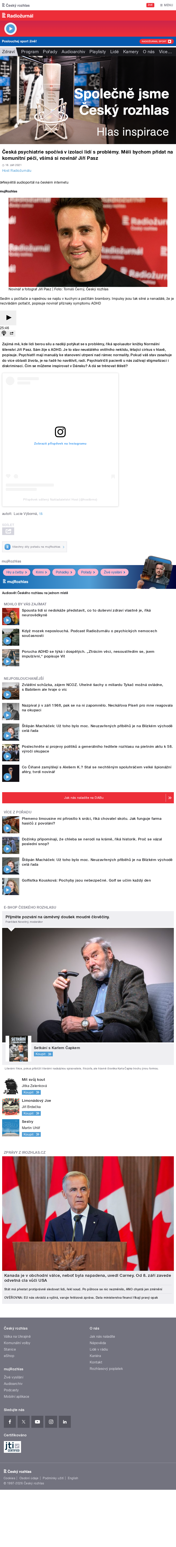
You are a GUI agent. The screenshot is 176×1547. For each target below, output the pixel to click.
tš (40, 514)
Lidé (114, 51)
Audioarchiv (73, 51)
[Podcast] (4, 333)
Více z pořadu (18, 812)
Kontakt (96, 1362)
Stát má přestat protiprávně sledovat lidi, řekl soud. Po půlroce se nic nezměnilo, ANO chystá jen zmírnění (83, 1289)
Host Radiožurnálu (16, 171)
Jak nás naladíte (102, 1336)
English (73, 1478)
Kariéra (95, 1356)
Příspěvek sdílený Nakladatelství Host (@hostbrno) (60, 499)
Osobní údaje (29, 1478)
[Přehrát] (8, 318)
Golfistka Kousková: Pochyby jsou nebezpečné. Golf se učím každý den (86, 880)
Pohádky (62, 572)
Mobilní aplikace (16, 1397)
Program (30, 51)
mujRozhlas (11, 561)
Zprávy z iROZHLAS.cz (25, 1152)
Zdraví (8, 51)
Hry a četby (15, 572)
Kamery (131, 51)
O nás (149, 51)
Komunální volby (17, 1343)
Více (165, 51)
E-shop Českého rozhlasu (30, 907)
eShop (9, 1356)
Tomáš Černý (74, 289)
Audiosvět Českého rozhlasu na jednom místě (35, 593)
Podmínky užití (53, 1478)
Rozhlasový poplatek (106, 1369)
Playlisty (98, 51)
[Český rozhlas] (16, 5)
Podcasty (11, 1390)
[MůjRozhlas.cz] (8, 192)
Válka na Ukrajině (17, 1336)
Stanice (10, 1349)
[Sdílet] (11, 333)
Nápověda (98, 1343)
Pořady (50, 51)
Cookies (9, 1478)
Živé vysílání (113, 572)
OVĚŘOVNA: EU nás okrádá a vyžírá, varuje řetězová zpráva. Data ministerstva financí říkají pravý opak (81, 1297)
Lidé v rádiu (99, 1349)
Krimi (40, 572)
